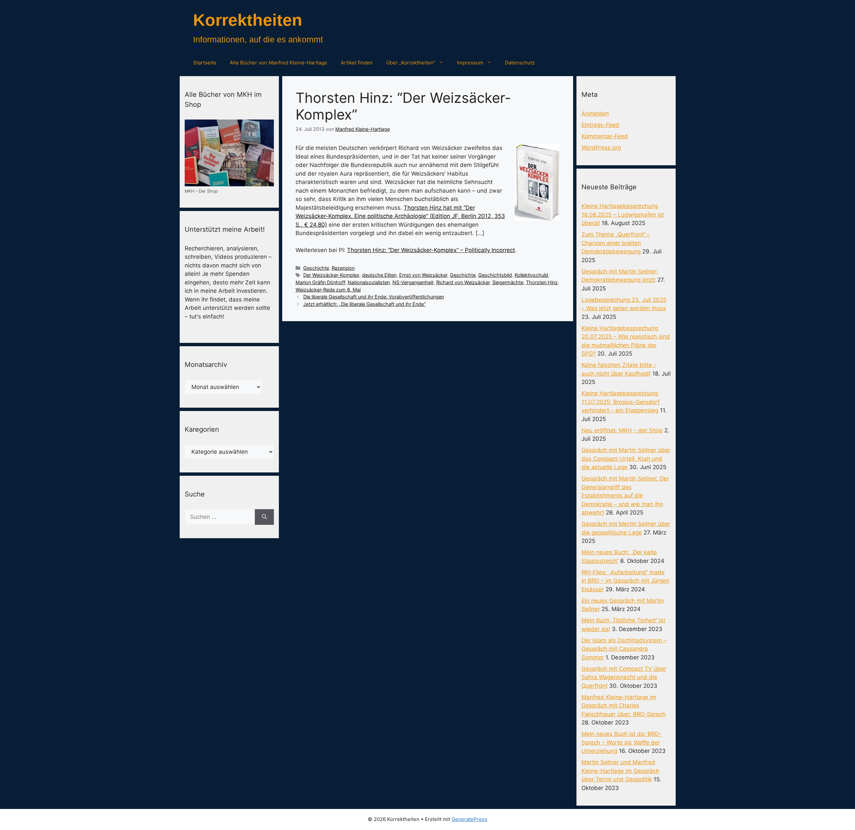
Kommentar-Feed (604, 136)
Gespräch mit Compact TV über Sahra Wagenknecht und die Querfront (623, 677)
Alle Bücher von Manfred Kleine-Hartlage (278, 62)
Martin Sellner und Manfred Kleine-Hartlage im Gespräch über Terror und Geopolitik (620, 771)
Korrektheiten (247, 20)
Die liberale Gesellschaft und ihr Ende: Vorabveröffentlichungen (373, 296)
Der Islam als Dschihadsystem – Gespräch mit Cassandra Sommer (624, 649)
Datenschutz (520, 62)
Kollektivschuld (531, 275)
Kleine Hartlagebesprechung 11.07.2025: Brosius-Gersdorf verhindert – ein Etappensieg (620, 402)
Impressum (470, 62)
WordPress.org (601, 147)
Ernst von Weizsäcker (423, 275)
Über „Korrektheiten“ (410, 62)
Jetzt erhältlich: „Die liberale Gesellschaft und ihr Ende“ (364, 304)
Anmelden (595, 113)
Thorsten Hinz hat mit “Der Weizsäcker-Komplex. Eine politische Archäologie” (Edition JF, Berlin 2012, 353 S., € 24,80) (400, 216)
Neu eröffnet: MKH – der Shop (622, 430)
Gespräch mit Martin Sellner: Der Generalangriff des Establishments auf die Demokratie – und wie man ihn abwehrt (625, 495)
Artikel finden (357, 62)
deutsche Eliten (379, 275)
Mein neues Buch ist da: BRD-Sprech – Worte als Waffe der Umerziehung (621, 742)
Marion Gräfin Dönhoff (320, 282)
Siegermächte (507, 282)
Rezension (343, 268)
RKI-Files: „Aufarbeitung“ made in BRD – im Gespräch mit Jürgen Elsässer (625, 581)
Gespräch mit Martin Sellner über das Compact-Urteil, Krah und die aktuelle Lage (625, 458)
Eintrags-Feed (600, 125)
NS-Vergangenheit (413, 282)
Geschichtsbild (495, 275)
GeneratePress (469, 819)
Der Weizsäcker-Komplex (331, 275)
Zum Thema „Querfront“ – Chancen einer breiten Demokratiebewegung (615, 243)
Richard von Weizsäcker (463, 282)
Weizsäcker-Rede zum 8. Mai (328, 289)
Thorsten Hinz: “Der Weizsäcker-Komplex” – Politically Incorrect (431, 250)
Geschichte (316, 268)
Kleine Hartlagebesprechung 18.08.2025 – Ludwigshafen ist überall (622, 214)
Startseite (204, 62)
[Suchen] (264, 517)
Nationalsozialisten (369, 282)
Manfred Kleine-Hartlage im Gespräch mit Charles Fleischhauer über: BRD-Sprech (623, 705)
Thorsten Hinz (542, 282)
